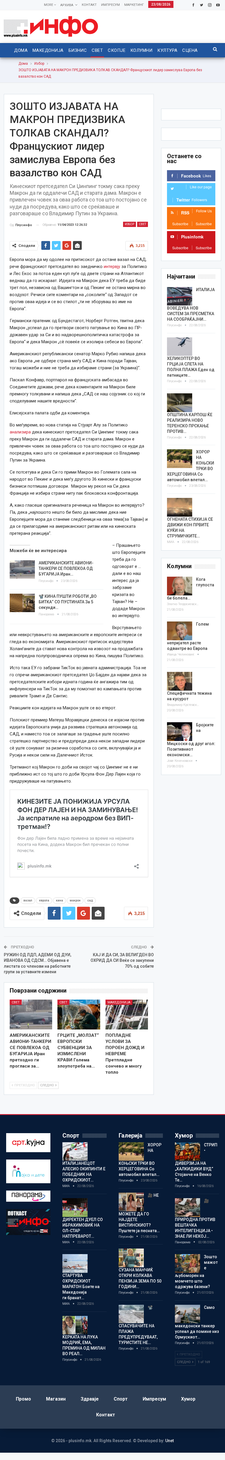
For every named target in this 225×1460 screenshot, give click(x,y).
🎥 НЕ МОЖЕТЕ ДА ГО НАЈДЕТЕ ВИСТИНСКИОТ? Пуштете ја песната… (139, 1213)
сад (90, 900)
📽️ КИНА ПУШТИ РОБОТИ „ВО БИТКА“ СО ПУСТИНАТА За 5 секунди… (68, 602)
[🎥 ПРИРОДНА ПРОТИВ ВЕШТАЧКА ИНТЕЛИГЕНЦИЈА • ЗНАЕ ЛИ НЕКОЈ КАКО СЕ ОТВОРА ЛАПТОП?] (187, 1207)
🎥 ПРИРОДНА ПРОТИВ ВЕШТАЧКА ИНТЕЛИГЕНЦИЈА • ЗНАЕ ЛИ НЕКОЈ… (195, 1218)
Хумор (188, 1399)
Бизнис (78, 50)
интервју (112, 266)
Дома (21, 50)
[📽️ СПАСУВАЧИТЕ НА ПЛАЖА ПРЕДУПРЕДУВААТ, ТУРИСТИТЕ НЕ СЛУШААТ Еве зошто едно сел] (131, 1314)
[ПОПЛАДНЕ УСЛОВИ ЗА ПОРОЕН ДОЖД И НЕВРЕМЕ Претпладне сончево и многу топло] (126, 1014)
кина (59, 900)
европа (44, 900)
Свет (97, 50)
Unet (169, 1440)
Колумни (141, 50)
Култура (167, 50)
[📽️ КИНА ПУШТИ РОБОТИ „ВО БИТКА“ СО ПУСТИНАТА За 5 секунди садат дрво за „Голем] (22, 603)
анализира (20, 432)
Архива (66, 5)
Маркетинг (134, 5)
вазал (27, 900)
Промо (23, 1399)
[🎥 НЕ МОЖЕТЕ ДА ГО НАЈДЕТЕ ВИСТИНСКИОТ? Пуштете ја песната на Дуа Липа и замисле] (131, 1202)
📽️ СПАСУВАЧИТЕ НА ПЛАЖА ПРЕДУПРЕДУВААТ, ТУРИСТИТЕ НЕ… (138, 1325)
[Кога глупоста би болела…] (179, 586)
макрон (75, 900)
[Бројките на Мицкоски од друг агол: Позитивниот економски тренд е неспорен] (179, 731)
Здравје (90, 1399)
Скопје (116, 50)
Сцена (189, 50)
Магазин (56, 1399)
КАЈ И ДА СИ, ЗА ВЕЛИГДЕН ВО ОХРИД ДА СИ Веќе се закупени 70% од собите (122, 960)
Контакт (89, 5)
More (49, 5)
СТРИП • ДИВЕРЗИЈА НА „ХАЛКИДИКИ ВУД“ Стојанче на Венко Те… (196, 1163)
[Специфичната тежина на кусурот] (179, 681)
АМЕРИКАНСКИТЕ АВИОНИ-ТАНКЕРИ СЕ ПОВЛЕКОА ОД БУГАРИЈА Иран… (66, 568)
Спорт (121, 1399)
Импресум (110, 5)
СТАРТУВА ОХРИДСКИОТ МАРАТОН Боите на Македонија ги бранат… (81, 1286)
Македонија (48, 50)
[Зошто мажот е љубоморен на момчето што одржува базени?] (187, 1263)
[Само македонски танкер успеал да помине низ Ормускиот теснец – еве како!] (187, 1314)
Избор (129, 224)
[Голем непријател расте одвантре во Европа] (179, 630)
